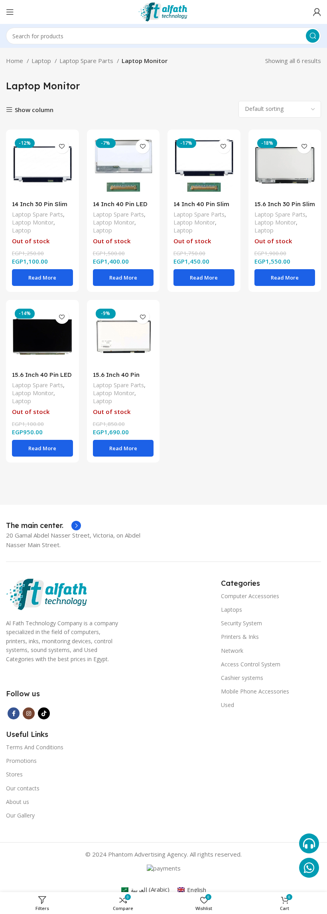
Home (15, 61)
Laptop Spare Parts (87, 61)
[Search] (312, 36)
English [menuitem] (196, 890)
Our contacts (22, 788)
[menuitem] (145, 889)
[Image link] (47, 594)
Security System (241, 623)
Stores (14, 774)
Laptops (231, 609)
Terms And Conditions (34, 747)
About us (17, 802)
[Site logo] (163, 11)
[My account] (317, 12)
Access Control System (250, 664)
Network (232, 650)
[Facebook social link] (14, 713)
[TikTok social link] (44, 713)
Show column (34, 109)
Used (227, 705)
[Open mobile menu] (10, 12)
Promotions (21, 760)
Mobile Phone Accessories (255, 691)
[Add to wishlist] (62, 147)
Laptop (42, 61)
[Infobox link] (43, 525)
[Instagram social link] (29, 713)
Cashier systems (242, 678)
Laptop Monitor (32, 222)
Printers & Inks (240, 636)
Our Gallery (20, 815)
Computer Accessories (250, 596)
